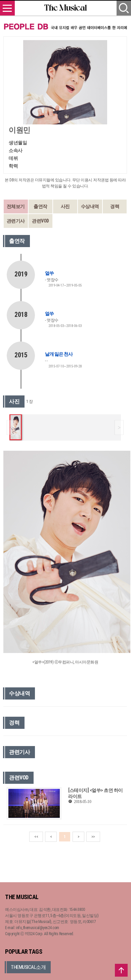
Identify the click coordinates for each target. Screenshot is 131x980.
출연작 (40, 206)
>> (93, 836)
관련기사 (16, 221)
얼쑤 (49, 273)
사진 (65, 206)
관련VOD (40, 221)
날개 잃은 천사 (59, 354)
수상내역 (90, 206)
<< (36, 836)
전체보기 (16, 206)
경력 (114, 206)
